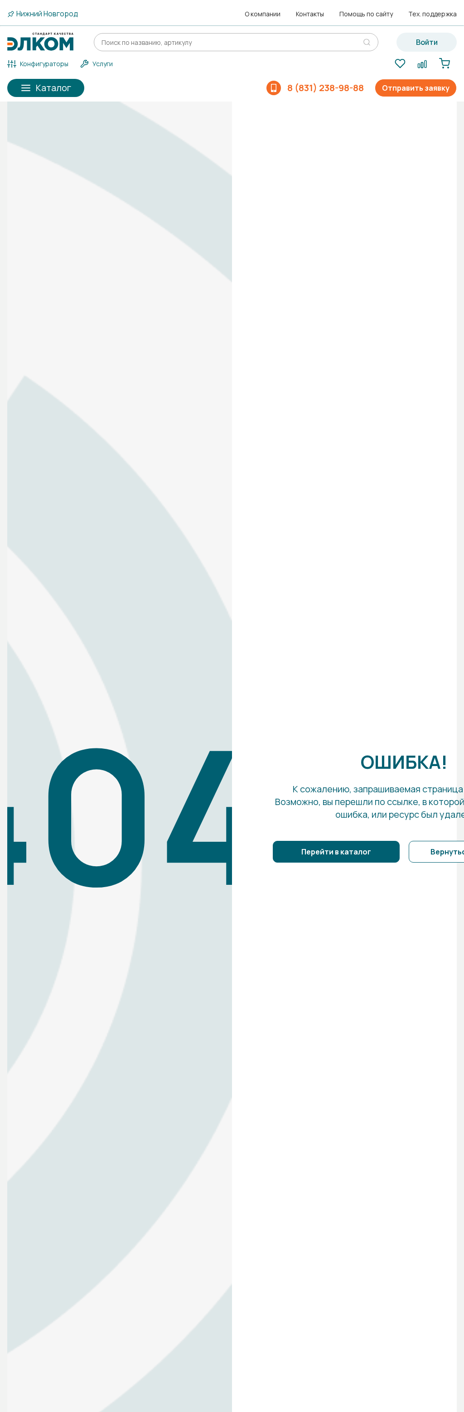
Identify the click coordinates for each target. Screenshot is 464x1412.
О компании (262, 14)
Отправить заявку (416, 88)
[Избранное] (400, 64)
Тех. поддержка (432, 14)
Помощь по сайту (366, 14)
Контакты (310, 14)
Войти (427, 42)
